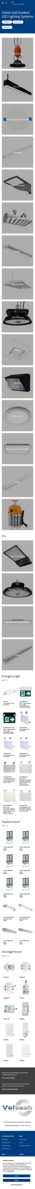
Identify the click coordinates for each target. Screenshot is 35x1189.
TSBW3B (21, 1060)
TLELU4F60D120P (24, 917)
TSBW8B (5, 1039)
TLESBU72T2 (7, 753)
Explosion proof (7, 27)
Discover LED (23, 1139)
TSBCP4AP (6, 1019)
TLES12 (5, 701)
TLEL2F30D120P (8, 940)
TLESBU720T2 (23, 805)
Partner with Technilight (8, 1077)
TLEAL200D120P (8, 894)
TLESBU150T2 (23, 753)
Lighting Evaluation (24, 1145)
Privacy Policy (10, 1171)
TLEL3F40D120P (24, 940)
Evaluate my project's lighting (10, 1089)
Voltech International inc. (12, 1125)
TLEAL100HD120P (24, 847)
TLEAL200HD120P (24, 894)
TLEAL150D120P (8, 870)
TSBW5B (5, 1060)
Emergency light (18, 22)
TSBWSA (21, 1019)
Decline (17, 1180)
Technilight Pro (7, 22)
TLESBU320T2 (23, 777)
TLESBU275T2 (7, 777)
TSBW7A (21, 1039)
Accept (17, 1176)
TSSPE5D (6, 977)
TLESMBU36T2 (23, 701)
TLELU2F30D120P (8, 917)
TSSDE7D (22, 977)
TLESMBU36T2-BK (8, 727)
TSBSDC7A (6, 998)
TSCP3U (21, 998)
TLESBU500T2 (7, 805)
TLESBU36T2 (23, 727)
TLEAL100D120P (8, 847)
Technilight (5, 1139)
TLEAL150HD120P (24, 870)
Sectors (21, 1142)
